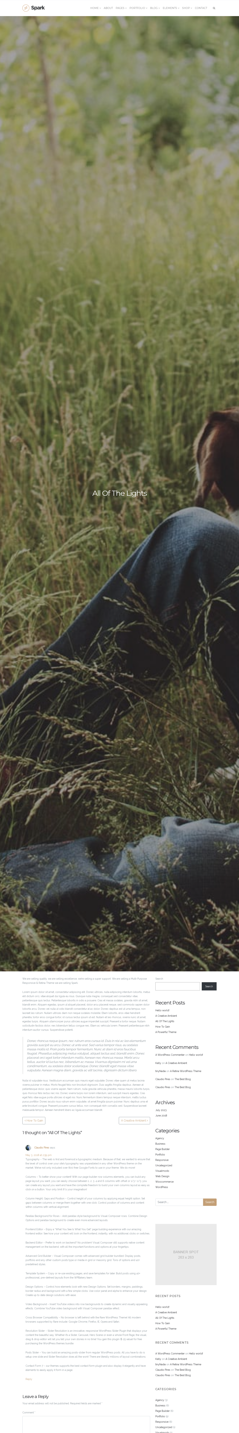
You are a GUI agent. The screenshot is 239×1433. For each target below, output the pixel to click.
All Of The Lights (164, 1021)
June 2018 (161, 1115)
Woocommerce (164, 1181)
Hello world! (162, 1010)
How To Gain (34, 1120)
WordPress (161, 1187)
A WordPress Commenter (170, 1054)
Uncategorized (163, 1165)
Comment (28, 1412)
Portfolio (160, 1154)
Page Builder (162, 1149)
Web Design (162, 1176)
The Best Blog (183, 1079)
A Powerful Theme (165, 1032)
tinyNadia (160, 1071)
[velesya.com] (34, 8)
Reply (29, 1379)
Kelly (158, 1063)
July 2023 (161, 1110)
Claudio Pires (41, 1147)
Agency (159, 1138)
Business (160, 1143)
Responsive (161, 1160)
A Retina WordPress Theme (185, 1071)
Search (159, 978)
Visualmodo (162, 1170)
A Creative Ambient (134, 1120)
